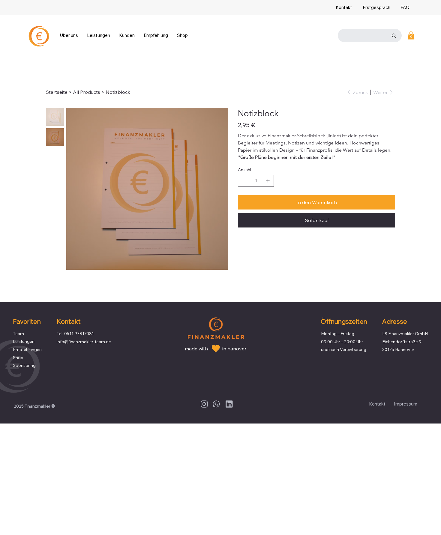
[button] (69, 35)
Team (18, 333)
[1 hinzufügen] (268, 181)
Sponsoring (24, 365)
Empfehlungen (27, 349)
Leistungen (23, 341)
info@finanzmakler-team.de (84, 341)
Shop (18, 357)
